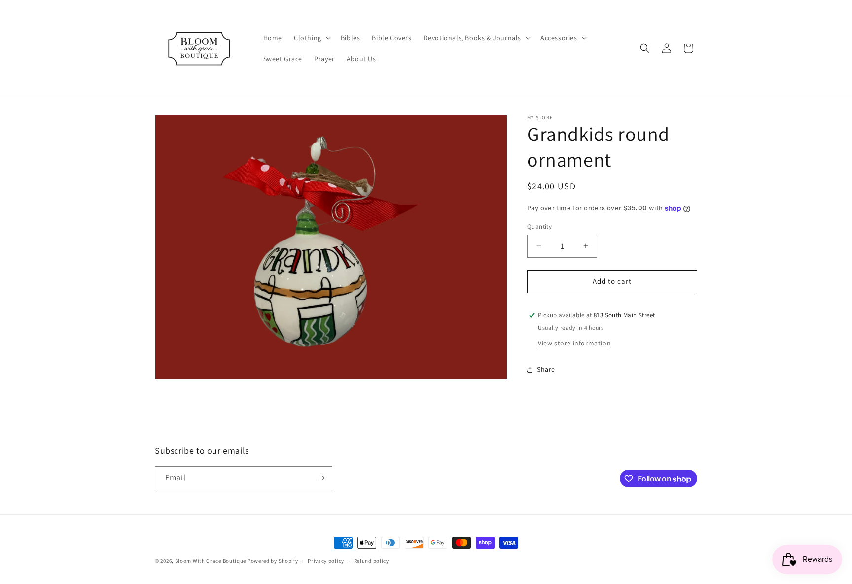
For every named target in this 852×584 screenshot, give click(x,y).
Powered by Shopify (273, 560)
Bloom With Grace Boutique (211, 560)
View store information (574, 343)
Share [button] (546, 369)
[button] (311, 38)
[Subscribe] (321, 477)
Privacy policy (326, 560)
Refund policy (371, 560)
